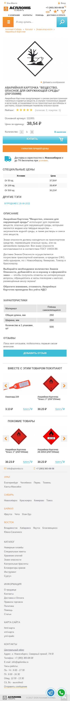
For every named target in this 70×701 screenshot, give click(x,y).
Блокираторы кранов (14, 568)
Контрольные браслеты (16, 563)
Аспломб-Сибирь (13, 29)
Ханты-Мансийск (12, 486)
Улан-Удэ (26, 514)
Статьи (7, 614)
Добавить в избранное (54, 82)
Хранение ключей (13, 555)
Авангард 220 (12, 397)
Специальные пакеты (15, 551)
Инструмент (10, 572)
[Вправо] (64, 385)
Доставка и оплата (56, 15)
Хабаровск (25, 528)
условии (43, 160)
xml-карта (9, 632)
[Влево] (6, 385)
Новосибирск (10, 500)
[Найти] (62, 22)
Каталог (29, 29)
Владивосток (11, 528)
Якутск (36, 528)
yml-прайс (9, 636)
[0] (48, 12)
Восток (9, 522)
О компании (14, 15)
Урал (7, 477)
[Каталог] (8, 22)
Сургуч (7, 576)
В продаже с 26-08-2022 (17, 203)
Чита (17, 514)
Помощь (40, 15)
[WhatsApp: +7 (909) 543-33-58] (61, 693)
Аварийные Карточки (15, 32)
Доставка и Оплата (14, 598)
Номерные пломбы (13, 547)
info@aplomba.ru (15, 468)
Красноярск (26, 500)
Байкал (8, 508)
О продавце (10, 589)
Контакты (27, 15)
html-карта (9, 628)
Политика (9, 606)
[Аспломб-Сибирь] (17, 10)
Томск (49, 500)
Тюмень (47, 482)
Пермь (37, 482)
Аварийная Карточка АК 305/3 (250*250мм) (48, 450)
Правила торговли (13, 602)
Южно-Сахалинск (13, 532)
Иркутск (8, 514)
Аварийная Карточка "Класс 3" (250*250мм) (49, 398)
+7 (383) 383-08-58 (55, 7)
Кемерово (39, 500)
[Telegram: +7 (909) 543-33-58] (51, 693)
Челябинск (25, 482)
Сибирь (9, 494)
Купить (32, 138)
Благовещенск (49, 528)
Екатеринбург (11, 482)
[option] (35, 58)
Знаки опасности (44, 29)
